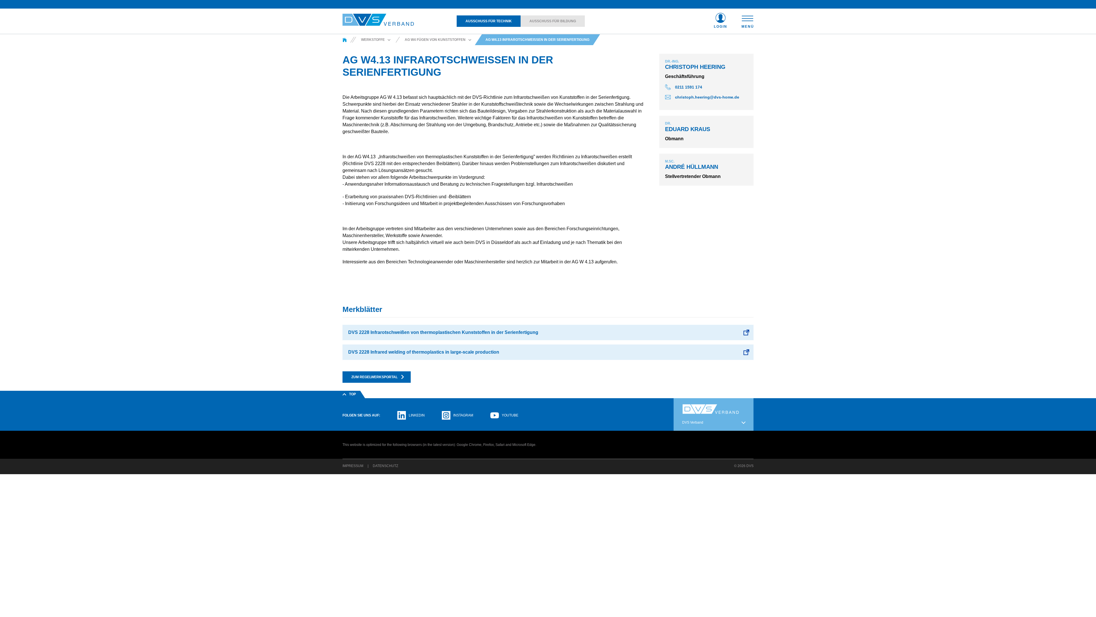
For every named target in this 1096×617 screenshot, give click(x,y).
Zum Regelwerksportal (374, 377)
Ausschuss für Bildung (552, 21)
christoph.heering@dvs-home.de (707, 97)
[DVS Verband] (378, 20)
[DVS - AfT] (344, 39)
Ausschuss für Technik (489, 21)
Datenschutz (385, 466)
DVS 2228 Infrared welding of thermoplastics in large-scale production (423, 352)
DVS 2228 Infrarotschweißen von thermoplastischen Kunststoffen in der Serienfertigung (443, 332)
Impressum (352, 466)
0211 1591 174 (688, 87)
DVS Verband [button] (692, 422)
